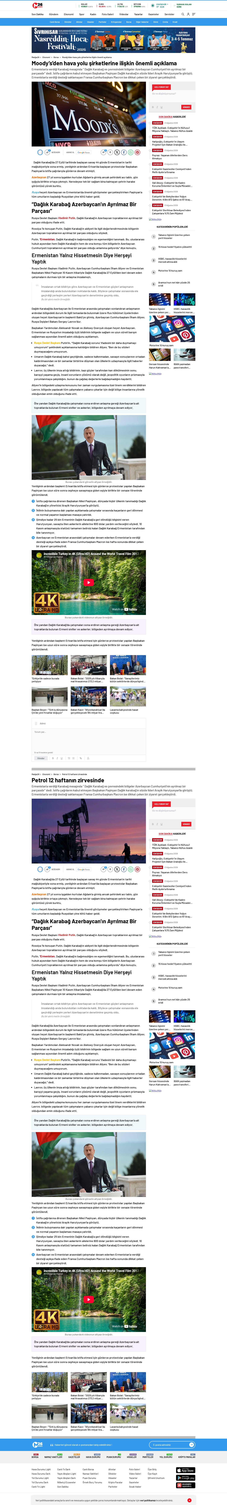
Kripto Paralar (186, 1456)
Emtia (165, 22)
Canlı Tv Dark (63, 1469)
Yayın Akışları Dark (66, 1478)
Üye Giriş (152, 1469)
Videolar (123, 14)
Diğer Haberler (142, 22)
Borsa (128, 22)
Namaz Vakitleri (53, 1456)
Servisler (169, 14)
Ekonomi (69, 14)
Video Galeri (135, 1473)
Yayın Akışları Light (66, 1473)
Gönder (41, 758)
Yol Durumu (166, 1456)
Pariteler (102, 22)
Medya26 (35, 57)
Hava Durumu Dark (41, 1473)
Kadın (93, 14)
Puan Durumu (114, 1456)
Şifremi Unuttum (156, 1478)
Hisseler (90, 22)
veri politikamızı (148, 1500)
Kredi (175, 22)
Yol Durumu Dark (40, 1482)
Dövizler (67, 22)
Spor (81, 14)
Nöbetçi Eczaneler (66, 1482)
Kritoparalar (116, 22)
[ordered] (69, 758)
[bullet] (73, 758)
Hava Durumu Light (41, 1469)
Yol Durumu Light (40, 1478)
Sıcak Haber (135, 1486)
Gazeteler (153, 14)
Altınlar (79, 22)
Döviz (155, 22)
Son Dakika (37, 14)
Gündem (53, 14)
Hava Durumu (93, 1456)
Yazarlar (138, 14)
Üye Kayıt (152, 1473)
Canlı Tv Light (38, 1486)
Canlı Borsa (55, 22)
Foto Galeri (108, 14)
